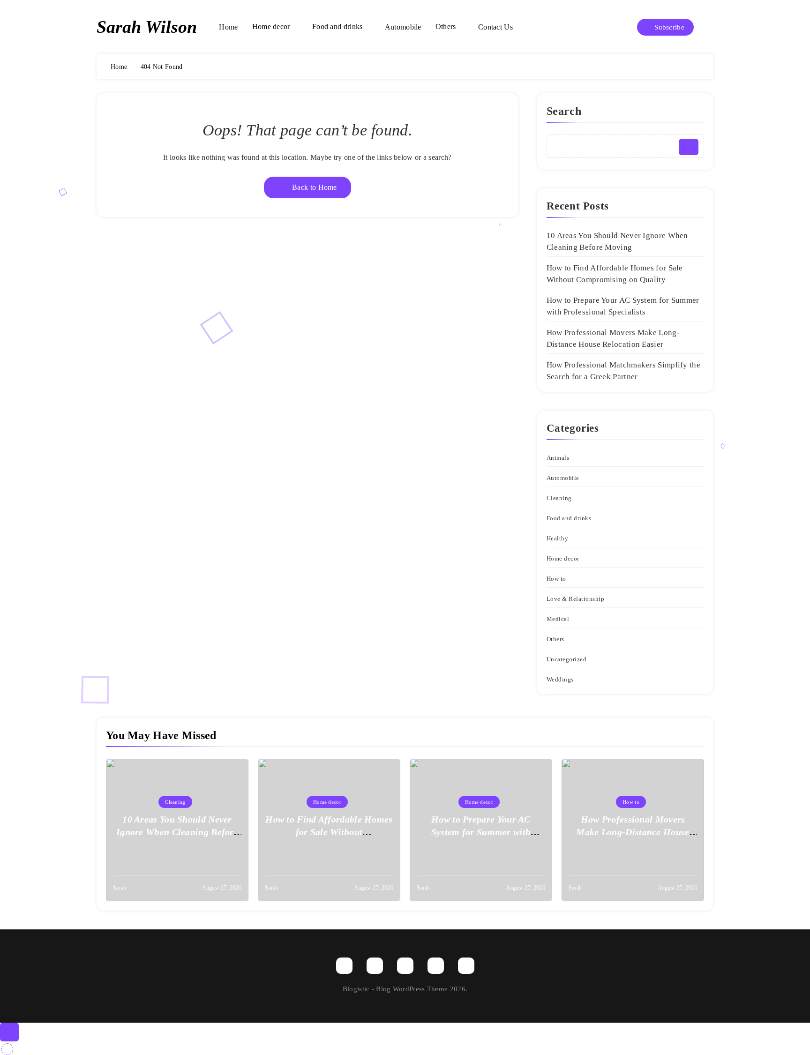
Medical (558, 618)
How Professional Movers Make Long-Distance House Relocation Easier (632, 832)
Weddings (560, 679)
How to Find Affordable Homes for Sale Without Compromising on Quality (328, 832)
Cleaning (559, 497)
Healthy (558, 538)
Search (564, 111)
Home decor (271, 26)
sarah (120, 887)
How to (556, 578)
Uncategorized (567, 659)
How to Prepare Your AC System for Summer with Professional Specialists (481, 832)
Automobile (403, 27)
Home (228, 27)
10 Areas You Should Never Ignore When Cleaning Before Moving (177, 832)
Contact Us (495, 27)
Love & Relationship (576, 598)
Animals (558, 457)
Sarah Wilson (147, 27)
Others (445, 26)
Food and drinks (337, 26)
